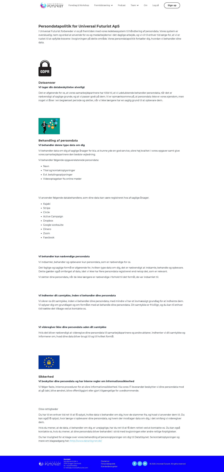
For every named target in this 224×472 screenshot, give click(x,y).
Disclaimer (105, 461)
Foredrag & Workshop (78, 5)
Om (145, 5)
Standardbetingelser (109, 466)
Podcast (122, 5)
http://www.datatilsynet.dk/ (86, 440)
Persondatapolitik (108, 464)
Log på (155, 5)
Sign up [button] (172, 5)
